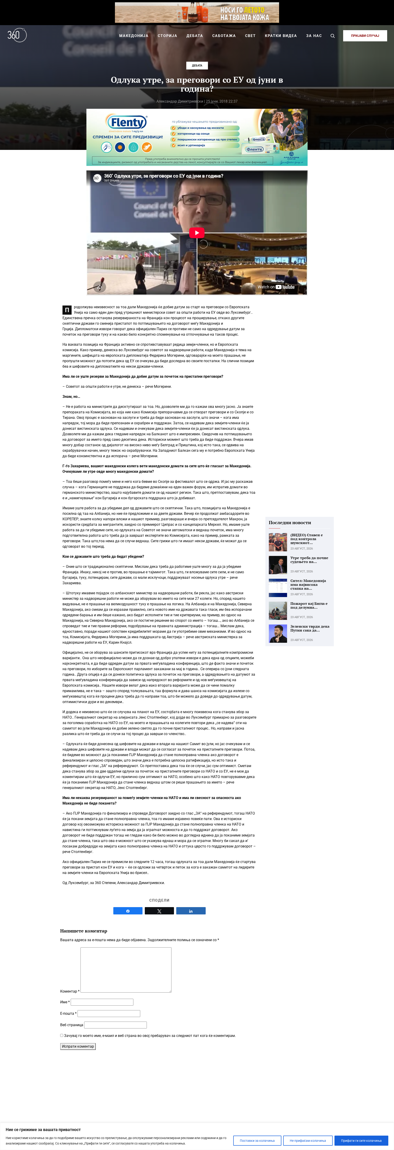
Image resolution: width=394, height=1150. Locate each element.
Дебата (197, 65)
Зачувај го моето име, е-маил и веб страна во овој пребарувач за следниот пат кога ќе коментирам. (150, 1035)
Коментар (70, 991)
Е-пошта (68, 1013)
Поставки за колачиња (257, 1140)
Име (65, 1002)
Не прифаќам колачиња (308, 1140)
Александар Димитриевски (179, 101)
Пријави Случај (365, 35)
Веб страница (71, 1025)
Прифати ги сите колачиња (361, 1140)
